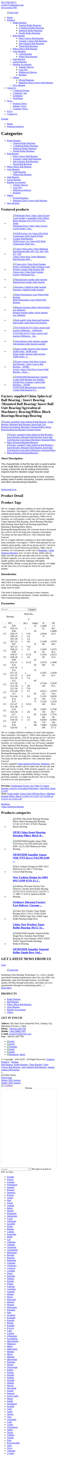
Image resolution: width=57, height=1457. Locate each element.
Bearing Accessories (22, 64)
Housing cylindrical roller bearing (28, 289)
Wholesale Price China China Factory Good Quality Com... (30, 227)
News (9, 101)
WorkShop (18, 98)
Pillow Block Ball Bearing (25, 49)
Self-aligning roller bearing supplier (29, 344)
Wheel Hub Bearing (28, 56)
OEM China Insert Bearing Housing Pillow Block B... (29, 834)
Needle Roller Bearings (29, 33)
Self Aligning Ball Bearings (31, 43)
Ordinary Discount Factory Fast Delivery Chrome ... (29, 904)
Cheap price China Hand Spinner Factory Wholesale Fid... (28, 273)
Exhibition (18, 95)
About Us (11, 88)
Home (10, 17)
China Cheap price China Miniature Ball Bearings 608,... (29, 258)
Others (16, 77)
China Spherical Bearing (28, 764)
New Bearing (19, 85)
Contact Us (12, 114)
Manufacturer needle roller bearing (29, 282)
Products (11, 20)
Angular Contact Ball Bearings (33, 41)
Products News (20, 103)
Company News (20, 109)
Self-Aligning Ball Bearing (34, 1067)
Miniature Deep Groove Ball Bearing (36, 82)
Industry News (19, 106)
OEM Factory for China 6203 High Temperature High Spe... (29, 242)
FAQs (10, 111)
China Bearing (35, 1064)
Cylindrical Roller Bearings (31, 28)
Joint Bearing (19, 59)
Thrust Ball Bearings (28, 46)
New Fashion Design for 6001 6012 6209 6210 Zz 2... (30, 879)
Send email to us (8, 489)
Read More (6, 988)
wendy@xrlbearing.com (12, 5)
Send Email (6, 1077)
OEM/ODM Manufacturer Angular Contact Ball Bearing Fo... (29, 388)
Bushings (43, 550)
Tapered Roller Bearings (30, 25)
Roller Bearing (19, 22)
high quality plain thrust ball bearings (30, 323)
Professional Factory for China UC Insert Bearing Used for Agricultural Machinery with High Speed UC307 (28, 788)
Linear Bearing (20, 62)
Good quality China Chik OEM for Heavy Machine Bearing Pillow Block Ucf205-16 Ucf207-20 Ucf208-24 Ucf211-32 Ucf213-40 (28, 796)
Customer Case (20, 93)
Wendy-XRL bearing (11, 1080)
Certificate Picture (21, 90)
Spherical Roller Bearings (30, 30)
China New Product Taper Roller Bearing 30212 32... (28, 926)
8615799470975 (8, 2)
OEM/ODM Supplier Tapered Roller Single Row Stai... (31, 951)
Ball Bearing (19, 35)
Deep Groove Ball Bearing (31, 38)
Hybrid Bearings (26, 80)
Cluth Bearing (25, 54)
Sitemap (15, 1062)
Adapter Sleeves (26, 67)
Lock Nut (23, 69)
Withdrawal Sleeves (28, 72)
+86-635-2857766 (17, 1028)
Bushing (22, 75)
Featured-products (15, 126)
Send (3, 965)
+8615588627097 (17, 1031)
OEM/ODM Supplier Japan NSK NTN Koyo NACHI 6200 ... (31, 858)
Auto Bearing (19, 51)
